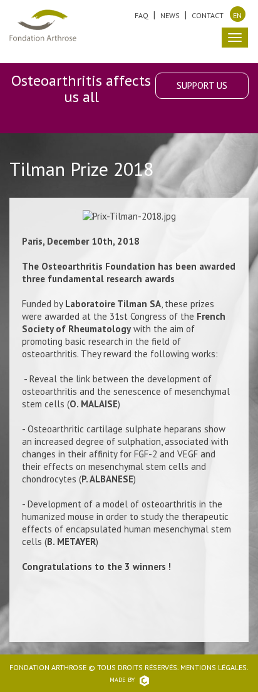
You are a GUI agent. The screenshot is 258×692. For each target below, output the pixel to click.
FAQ (141, 15)
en (237, 15)
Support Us (202, 85)
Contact (208, 15)
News (170, 15)
